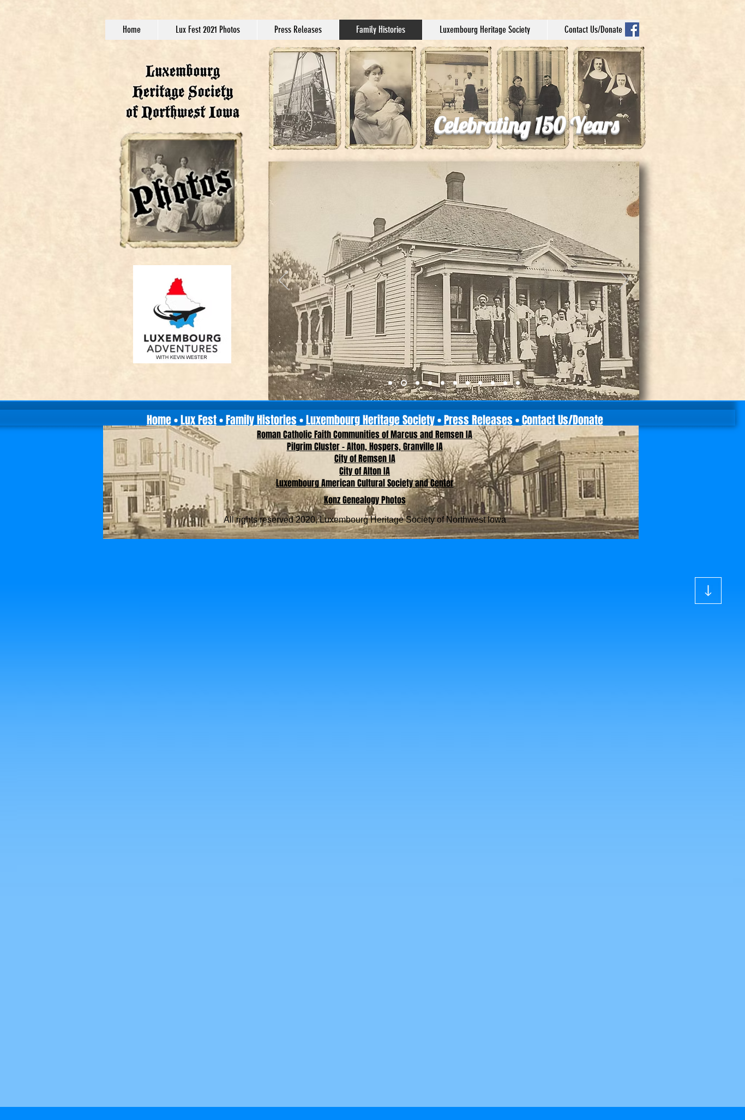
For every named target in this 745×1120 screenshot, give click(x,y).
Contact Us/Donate (562, 420)
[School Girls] (442, 383)
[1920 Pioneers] (480, 383)
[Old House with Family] (403, 383)
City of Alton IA (364, 471)
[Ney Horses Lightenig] (468, 383)
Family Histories (261, 420)
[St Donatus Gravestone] (493, 383)
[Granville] (390, 383)
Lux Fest (199, 420)
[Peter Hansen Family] (518, 383)
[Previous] (284, 281)
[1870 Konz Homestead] (416, 383)
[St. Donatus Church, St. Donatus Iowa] (505, 383)
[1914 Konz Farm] (430, 383)
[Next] (624, 281)
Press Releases (478, 420)
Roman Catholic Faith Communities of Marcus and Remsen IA (364, 434)
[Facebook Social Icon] (632, 29)
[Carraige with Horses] (455, 383)
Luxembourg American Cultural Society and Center (365, 483)
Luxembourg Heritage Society (370, 420)
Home (159, 420)
